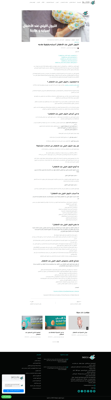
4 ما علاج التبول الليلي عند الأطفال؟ (69, 60)
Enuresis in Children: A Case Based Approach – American (66, 291)
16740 (92, 388)
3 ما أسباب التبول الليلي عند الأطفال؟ (68, 59)
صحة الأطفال (76, 42)
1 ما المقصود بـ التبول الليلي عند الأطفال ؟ (67, 55)
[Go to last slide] (87, 328)
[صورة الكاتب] (78, 48)
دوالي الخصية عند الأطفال (35, 303)
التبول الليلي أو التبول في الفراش (72, 85)
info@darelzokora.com (89, 385)
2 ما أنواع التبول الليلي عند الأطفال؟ (69, 57)
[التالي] (24, 328)
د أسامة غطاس (72, 2)
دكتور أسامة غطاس (80, 335)
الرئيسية (79, 2)
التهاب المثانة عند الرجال (75, 303)
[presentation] (78, 323)
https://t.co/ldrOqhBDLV (62, 369)
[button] (13, 390)
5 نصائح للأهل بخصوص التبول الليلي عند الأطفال (66, 62)
